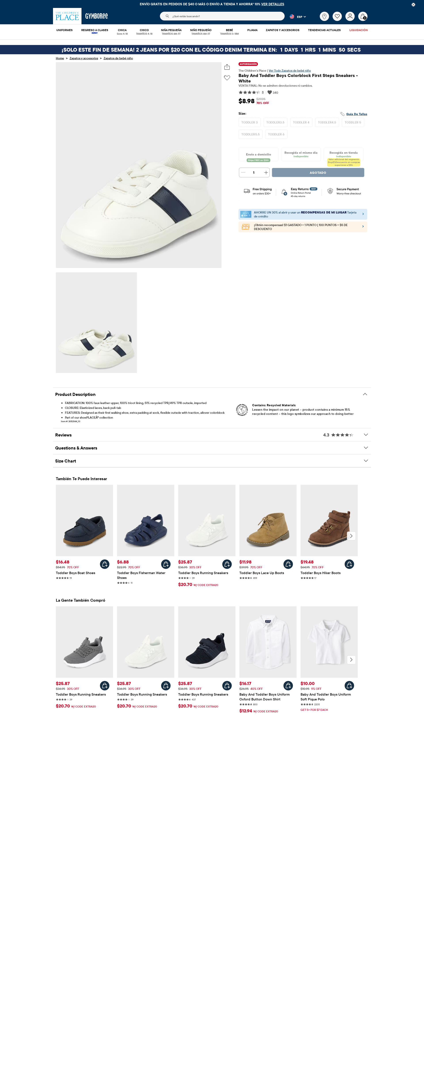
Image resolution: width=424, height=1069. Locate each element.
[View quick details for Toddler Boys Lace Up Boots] (288, 564)
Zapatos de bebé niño (118, 58)
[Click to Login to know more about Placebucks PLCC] (363, 227)
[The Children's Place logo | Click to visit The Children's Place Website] (67, 16)
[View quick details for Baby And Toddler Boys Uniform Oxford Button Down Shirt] (288, 686)
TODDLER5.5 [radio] (250, 134)
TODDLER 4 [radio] (301, 122)
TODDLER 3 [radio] (249, 122)
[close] (413, 4)
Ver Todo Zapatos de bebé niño (290, 71)
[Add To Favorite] (227, 78)
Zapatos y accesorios (84, 58)
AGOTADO (318, 173)
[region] (212, 4)
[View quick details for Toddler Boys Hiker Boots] (349, 564)
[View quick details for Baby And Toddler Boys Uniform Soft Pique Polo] (349, 686)
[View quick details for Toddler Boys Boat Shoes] (105, 564)
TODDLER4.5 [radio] (327, 122)
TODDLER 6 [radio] (276, 134)
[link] (324, 16)
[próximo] (351, 536)
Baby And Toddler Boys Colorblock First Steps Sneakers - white (298, 78)
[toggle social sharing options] (227, 66)
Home (60, 58)
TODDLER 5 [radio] (353, 122)
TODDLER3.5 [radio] (275, 122)
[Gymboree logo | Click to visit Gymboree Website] (97, 16)
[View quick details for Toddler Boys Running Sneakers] (227, 564)
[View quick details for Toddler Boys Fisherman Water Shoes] (166, 564)
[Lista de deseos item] (339, 20)
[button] (295, 16)
